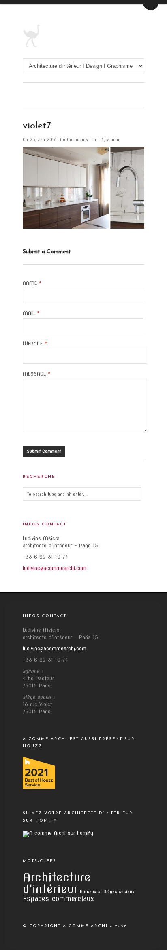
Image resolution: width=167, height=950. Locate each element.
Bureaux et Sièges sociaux (107, 891)
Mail (31, 313)
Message (37, 374)
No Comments (75, 139)
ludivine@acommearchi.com (54, 568)
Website (35, 343)
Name (32, 283)
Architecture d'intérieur (57, 883)
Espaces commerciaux (58, 898)
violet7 (37, 126)
